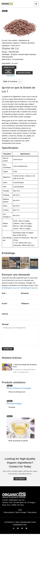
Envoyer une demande (8, 71)
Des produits (12, 40)
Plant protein (32, 512)
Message (5, 324)
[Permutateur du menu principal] (36, 4)
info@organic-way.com (11, 288)
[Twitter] (22, 528)
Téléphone (25, 303)
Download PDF (9, 67)
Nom (4, 293)
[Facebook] (26, 528)
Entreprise (25, 293)
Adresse (5, 314)
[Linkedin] (13, 528)
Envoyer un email (24, 72)
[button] (20, 478)
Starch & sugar (21, 512)
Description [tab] (11, 75)
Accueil (4, 40)
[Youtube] (18, 528)
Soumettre (8, 349)
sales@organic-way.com (29, 288)
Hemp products (9, 512)
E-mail (5, 303)
